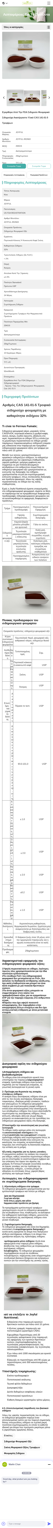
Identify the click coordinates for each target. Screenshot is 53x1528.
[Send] (49, 1524)
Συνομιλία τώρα (14, 166)
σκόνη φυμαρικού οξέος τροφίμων (22, 1447)
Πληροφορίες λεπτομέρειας (14, 175)
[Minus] (49, 1464)
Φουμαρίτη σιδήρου (14, 1453)
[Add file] (3, 1524)
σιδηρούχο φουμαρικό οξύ (17, 1441)
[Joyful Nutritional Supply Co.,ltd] (27, 3)
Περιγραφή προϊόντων (39, 175)
